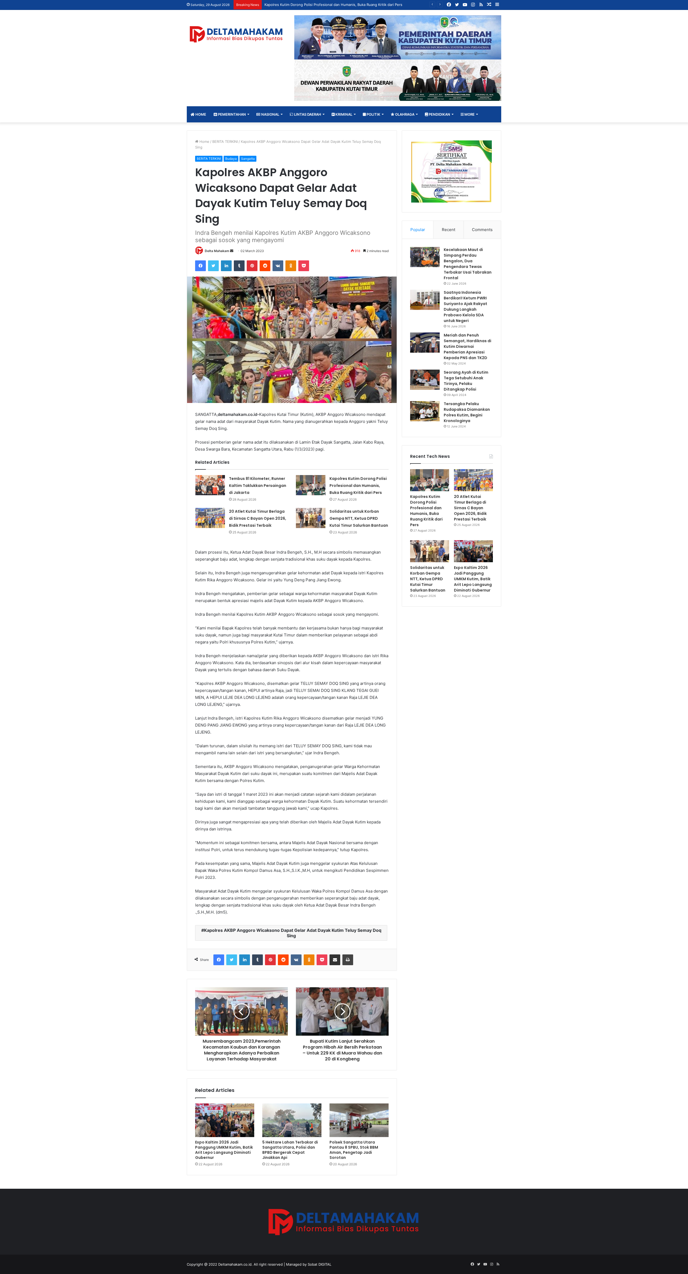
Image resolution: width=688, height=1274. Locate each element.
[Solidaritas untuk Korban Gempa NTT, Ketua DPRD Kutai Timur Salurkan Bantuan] (310, 518)
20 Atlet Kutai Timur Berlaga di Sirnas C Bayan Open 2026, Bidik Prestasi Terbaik (257, 518)
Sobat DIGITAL (319, 1264)
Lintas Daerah (307, 114)
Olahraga (404, 114)
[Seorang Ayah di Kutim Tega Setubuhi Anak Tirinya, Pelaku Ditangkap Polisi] (425, 380)
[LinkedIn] (226, 265)
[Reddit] (265, 265)
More (469, 114)
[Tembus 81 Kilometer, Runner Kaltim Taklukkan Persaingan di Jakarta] (210, 485)
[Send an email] (231, 251)
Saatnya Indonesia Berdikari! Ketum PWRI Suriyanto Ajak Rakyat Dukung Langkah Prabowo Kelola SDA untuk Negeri (465, 306)
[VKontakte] (278, 265)
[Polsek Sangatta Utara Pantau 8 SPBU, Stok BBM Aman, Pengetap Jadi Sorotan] (359, 1120)
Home (200, 114)
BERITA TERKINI (225, 141)
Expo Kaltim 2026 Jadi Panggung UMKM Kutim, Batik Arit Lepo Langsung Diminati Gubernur (224, 1149)
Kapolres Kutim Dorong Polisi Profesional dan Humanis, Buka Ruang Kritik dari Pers (358, 485)
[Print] (347, 959)
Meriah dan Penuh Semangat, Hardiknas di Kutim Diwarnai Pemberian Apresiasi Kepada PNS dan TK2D (467, 346)
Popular (417, 229)
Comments (482, 229)
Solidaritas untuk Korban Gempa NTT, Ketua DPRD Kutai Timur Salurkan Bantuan (358, 518)
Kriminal (343, 114)
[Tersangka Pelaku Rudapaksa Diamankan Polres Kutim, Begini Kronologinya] (425, 411)
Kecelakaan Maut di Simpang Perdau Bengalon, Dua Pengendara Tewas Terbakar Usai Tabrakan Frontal (468, 264)
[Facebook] (200, 265)
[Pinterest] (252, 265)
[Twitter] (213, 265)
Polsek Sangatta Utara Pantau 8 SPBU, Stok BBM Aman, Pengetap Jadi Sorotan (353, 1149)
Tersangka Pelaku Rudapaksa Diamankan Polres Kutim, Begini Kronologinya (467, 412)
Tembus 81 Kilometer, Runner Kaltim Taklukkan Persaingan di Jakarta (257, 485)
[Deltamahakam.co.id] (236, 34)
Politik (373, 114)
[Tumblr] (239, 265)
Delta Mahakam (217, 251)
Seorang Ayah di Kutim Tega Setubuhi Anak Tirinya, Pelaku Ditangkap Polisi (466, 381)
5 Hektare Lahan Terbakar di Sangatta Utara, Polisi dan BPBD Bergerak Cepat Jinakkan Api (290, 1149)
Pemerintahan (231, 114)
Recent (448, 229)
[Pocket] (303, 265)
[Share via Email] (334, 959)
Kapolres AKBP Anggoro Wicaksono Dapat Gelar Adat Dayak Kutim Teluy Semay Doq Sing (292, 933)
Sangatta (248, 159)
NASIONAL (269, 114)
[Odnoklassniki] (290, 265)
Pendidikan (439, 114)
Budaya (231, 159)
